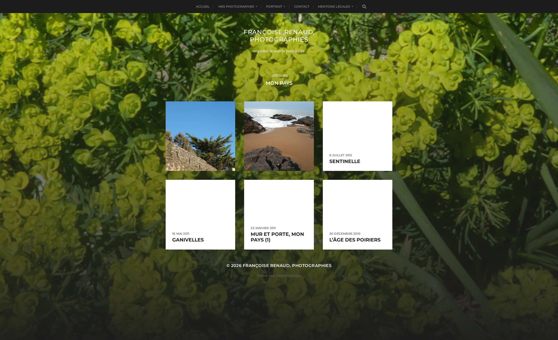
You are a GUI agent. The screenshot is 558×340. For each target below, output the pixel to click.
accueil (203, 6)
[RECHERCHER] (364, 7)
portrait (274, 6)
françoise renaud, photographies (279, 35)
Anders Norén (288, 275)
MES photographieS (236, 6)
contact (301, 6)
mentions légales (334, 6)
